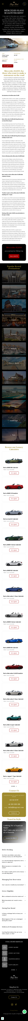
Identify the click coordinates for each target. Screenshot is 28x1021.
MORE (13, 786)
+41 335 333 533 (14, 804)
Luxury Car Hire (10, 838)
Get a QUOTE (8, 65)
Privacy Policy (14, 1010)
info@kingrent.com (16, 807)
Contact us (14, 813)
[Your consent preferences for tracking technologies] (2, 1018)
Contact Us (14, 997)
